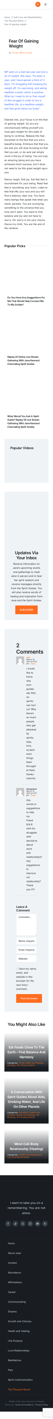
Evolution (23, 1112)
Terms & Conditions (24, 1404)
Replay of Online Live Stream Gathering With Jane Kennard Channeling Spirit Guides (23, 360)
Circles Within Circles (22, 53)
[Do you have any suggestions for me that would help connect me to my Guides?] (26, 256)
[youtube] (37, 1224)
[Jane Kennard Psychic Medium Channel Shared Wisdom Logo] (14, 3)
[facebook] (8, 1224)
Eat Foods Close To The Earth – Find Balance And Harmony (26, 1052)
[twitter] (23, 1224)
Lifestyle (11, 1065)
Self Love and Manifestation (24, 1156)
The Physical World (26, 1065)
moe (28, 657)
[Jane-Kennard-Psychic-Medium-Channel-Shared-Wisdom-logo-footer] (26, 1188)
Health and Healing (34, 1063)
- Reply (32, 663)
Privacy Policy (41, 1404)
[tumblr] (45, 1224)
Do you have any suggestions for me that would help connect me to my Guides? (26, 301)
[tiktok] (15, 1224)
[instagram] (30, 1224)
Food (21, 1063)
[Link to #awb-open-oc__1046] (37, 4)
